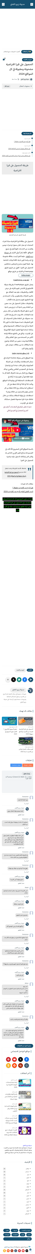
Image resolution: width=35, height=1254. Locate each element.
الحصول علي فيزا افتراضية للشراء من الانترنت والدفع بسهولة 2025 (26, 731)
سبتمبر (27, 1205)
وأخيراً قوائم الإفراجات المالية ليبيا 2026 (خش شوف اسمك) (11, 1096)
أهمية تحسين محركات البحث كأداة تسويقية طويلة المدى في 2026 (11, 1120)
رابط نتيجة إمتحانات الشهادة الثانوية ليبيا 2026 (11, 1085)
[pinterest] (8, 1059)
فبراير (28, 1178)
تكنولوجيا (15, 1235)
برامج (29, 1235)
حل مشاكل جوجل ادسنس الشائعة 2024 (19, 149)
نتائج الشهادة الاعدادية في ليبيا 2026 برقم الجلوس (11, 1108)
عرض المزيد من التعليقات (24, 1046)
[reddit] (14, 1065)
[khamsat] (8, 1065)
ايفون (7, 1230)
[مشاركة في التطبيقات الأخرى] (8, 679)
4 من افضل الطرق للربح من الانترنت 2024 (18, 491)
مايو (28, 1181)
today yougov (25, 275)
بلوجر (22, 1235)
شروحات (7, 1235)
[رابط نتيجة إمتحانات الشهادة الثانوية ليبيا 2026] (25, 1083)
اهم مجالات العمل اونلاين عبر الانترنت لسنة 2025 (26, 750)
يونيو (28, 1184)
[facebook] (26, 1059)
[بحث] (3, 4)
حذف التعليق (21, 814)
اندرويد (15, 1230)
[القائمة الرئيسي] (31, 4)
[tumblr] (26, 1065)
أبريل (28, 1202)
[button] (24, 679)
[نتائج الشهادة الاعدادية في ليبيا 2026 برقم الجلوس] (25, 1107)
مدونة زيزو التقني (17, 4)
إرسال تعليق (27, 774)
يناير (28, 1175)
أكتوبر (27, 1208)
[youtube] (14, 1059)
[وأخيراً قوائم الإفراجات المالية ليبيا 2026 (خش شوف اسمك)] (25, 1095)
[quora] (20, 1065)
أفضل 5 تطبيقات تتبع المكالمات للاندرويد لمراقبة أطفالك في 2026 (11, 51)
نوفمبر (27, 1169)
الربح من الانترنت (27, 60)
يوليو (28, 1187)
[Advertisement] (17, 30)
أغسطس (27, 1190)
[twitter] (20, 1059)
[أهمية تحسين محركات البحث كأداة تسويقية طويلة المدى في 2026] (25, 1119)
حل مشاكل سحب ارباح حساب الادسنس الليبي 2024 (16, 156)
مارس (27, 1199)
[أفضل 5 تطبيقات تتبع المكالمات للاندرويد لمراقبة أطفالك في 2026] (25, 1131)
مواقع (29, 1239)
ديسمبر (27, 1172)
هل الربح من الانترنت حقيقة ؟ (22, 141)
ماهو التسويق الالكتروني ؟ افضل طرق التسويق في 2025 (10, 731)
